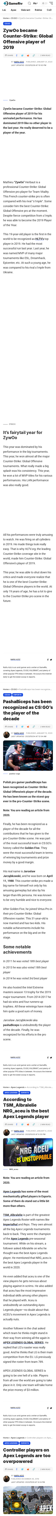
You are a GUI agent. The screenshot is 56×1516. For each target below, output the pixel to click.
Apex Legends (11, 1093)
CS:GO (7, 23)
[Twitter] (51, 660)
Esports (17, 695)
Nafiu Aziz (19, 62)
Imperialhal (10, 1224)
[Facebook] (48, 660)
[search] (29, 3)
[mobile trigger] (50, 3)
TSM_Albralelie (13, 1215)
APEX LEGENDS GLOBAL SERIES (23, 1342)
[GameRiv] (13, 3)
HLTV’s (39, 238)
